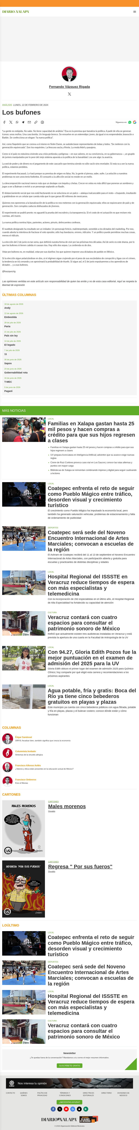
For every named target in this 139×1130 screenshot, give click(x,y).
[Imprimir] (42, 122)
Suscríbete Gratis (69, 1065)
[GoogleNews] (72, 1109)
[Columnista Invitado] (7, 752)
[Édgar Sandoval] (7, 738)
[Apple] (79, 1109)
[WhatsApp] (17, 122)
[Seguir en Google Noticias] (134, 122)
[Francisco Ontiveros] (7, 781)
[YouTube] (66, 1109)
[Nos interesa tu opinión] (69, 1083)
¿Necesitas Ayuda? (69, 1102)
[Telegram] (23, 122)
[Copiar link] (36, 122)
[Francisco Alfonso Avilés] (7, 767)
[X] (69, 94)
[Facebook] (4, 122)
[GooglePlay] (85, 1109)
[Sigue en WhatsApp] (130, 122)
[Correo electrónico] (29, 122)
